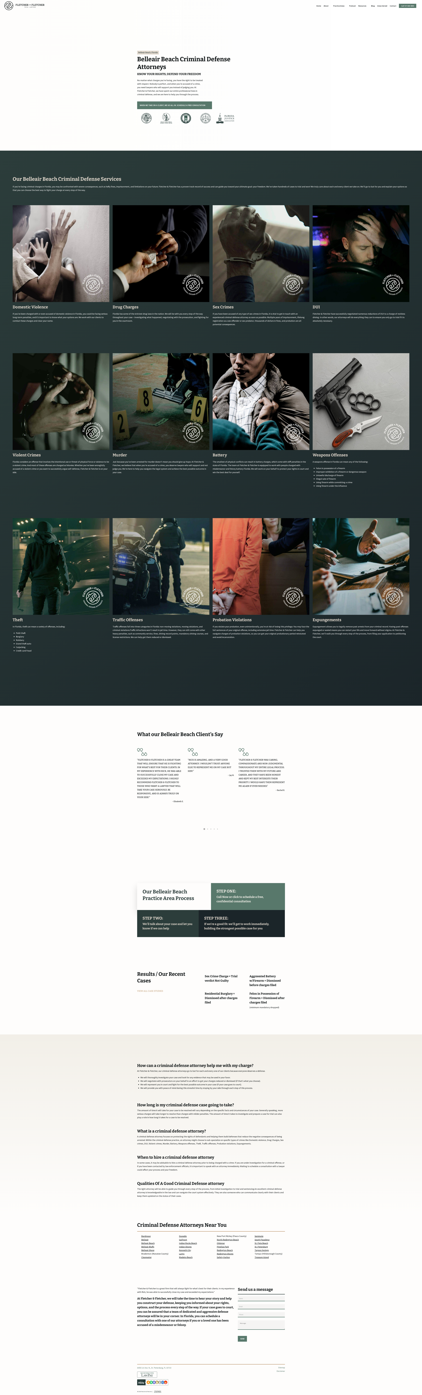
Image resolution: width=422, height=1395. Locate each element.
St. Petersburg (261, 1246)
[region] (186, 119)
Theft (18, 619)
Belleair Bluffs (147, 1246)
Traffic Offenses (128, 619)
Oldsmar (221, 1243)
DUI (316, 307)
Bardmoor (146, 1236)
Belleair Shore (147, 1250)
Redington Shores (225, 1253)
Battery (220, 455)
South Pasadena (262, 1239)
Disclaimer (281, 1371)
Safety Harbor (223, 1257)
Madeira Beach (186, 1257)
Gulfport (183, 1239)
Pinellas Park (223, 1246)
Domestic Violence (30, 307)
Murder (120, 455)
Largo (181, 1253)
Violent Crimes (27, 455)
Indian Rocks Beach (188, 1243)
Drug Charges (125, 307)
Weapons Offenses (330, 455)
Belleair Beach (148, 1243)
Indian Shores (185, 1246)
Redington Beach (225, 1250)
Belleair (144, 1239)
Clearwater (146, 1257)
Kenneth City (185, 1250)
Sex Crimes (223, 307)
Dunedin (183, 1236)
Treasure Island (262, 1257)
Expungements (327, 619)
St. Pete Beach (261, 1243)
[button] (174, 105)
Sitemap (281, 1367)
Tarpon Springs (262, 1250)
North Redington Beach (228, 1239)
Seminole (259, 1236)
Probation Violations (232, 619)
